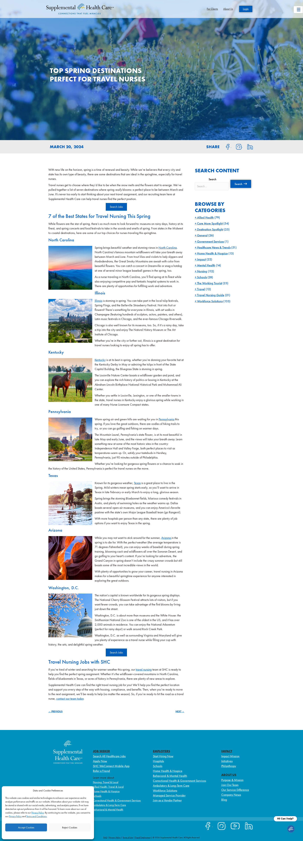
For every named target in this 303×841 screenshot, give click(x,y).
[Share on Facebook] (225, 146)
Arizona (166, 538)
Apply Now (100, 761)
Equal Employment (143, 837)
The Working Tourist (209, 283)
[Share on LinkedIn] (248, 146)
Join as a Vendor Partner (167, 800)
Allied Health (205, 217)
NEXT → (180, 711)
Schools (202, 277)
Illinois (98, 301)
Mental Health (206, 265)
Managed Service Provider (169, 795)
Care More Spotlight (210, 223)
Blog (224, 800)
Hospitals (158, 761)
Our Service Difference (235, 790)
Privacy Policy (37, 812)
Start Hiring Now (163, 756)
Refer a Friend (101, 771)
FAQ (105, 837)
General (202, 235)
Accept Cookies (26, 827)
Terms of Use (128, 837)
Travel (201, 289)
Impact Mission (230, 756)
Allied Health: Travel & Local (108, 787)
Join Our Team (229, 785)
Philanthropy (228, 766)
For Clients (212, 9)
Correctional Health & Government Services (117, 800)
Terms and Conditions (36, 816)
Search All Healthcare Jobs (109, 756)
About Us (228, 9)
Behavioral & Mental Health (108, 809)
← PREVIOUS (55, 711)
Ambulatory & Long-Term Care (109, 805)
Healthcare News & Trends (214, 247)
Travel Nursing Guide (210, 295)
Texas (137, 483)
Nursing (202, 271)
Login (246, 9)
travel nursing (144, 669)
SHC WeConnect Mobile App (111, 766)
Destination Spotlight (210, 229)
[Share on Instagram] (237, 146)
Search (212, 179)
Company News (231, 795)
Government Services (210, 241)
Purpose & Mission (232, 780)
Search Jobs (116, 207)
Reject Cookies (69, 827)
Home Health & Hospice (212, 253)
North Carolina (168, 248)
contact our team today (70, 699)
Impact (201, 259)
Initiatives (227, 761)
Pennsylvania (166, 419)
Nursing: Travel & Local (105, 782)
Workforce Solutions (210, 301)
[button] (240, 184)
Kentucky (100, 360)
